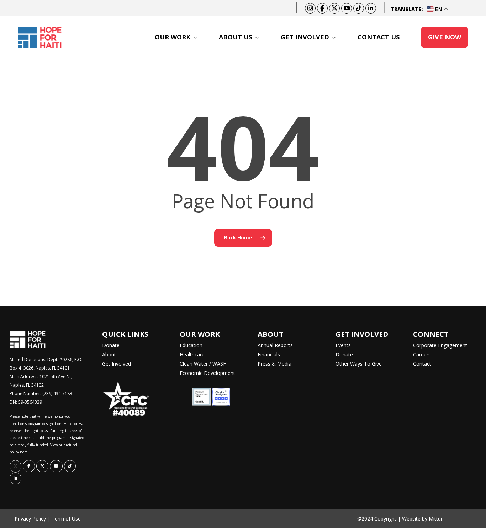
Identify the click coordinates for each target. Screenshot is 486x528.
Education (191, 345)
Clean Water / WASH (203, 363)
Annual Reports (275, 345)
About (109, 354)
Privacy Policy (30, 518)
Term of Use (66, 518)
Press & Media (274, 363)
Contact (422, 363)
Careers (422, 354)
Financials (269, 354)
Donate (111, 345)
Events (343, 345)
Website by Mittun (423, 518)
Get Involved (116, 363)
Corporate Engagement (440, 345)
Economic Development (207, 373)
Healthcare (192, 354)
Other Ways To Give (359, 363)
